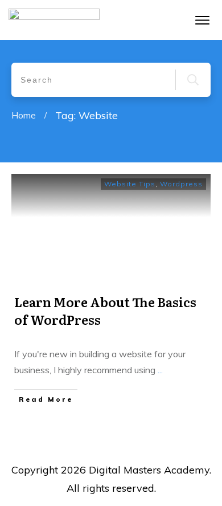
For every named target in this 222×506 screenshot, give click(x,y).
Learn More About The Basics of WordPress (105, 310)
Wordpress (181, 183)
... (160, 370)
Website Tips (129, 183)
